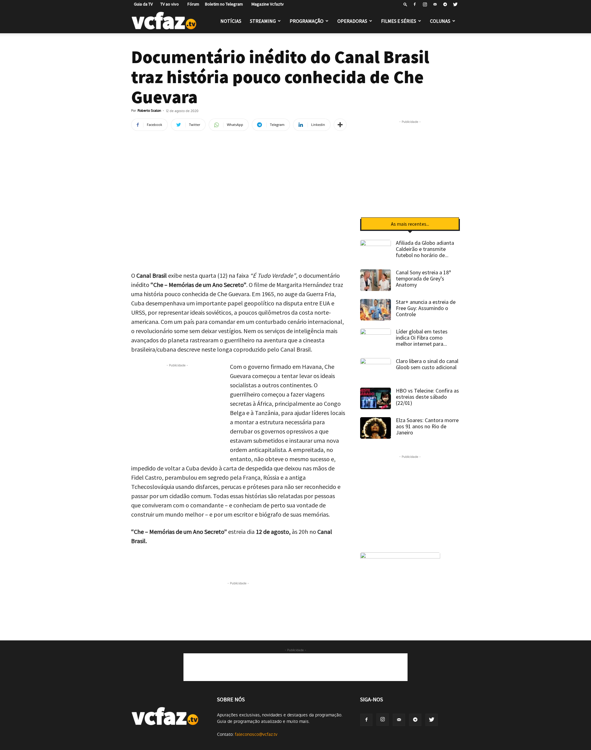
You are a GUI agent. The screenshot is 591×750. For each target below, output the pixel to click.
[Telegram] (445, 4)
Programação (307, 21)
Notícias (230, 21)
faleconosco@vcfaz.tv (256, 734)
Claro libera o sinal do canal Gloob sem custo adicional (427, 364)
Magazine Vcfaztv (266, 4)
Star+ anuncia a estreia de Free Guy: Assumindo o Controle (426, 308)
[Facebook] (414, 4)
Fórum (192, 4)
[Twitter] (455, 4)
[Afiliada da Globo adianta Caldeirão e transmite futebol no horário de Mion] (375, 250)
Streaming (263, 21)
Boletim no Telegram (224, 4)
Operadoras (352, 21)
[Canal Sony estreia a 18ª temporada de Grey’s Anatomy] (375, 280)
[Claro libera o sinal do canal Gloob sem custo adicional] (375, 369)
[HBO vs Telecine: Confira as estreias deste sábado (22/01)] (375, 398)
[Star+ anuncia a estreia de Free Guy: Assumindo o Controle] (375, 310)
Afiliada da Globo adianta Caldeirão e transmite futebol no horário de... (425, 249)
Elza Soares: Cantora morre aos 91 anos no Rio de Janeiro (427, 426)
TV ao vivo (169, 4)
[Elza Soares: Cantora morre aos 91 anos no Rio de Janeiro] (375, 428)
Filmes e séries (398, 21)
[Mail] (435, 4)
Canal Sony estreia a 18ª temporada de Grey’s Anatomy (423, 278)
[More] (340, 125)
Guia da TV (142, 4)
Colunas (440, 21)
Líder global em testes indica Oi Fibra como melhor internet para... (422, 337)
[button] (405, 4)
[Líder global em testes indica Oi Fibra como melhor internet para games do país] (375, 339)
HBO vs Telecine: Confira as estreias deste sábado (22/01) (427, 396)
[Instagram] (424, 4)
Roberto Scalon (149, 110)
